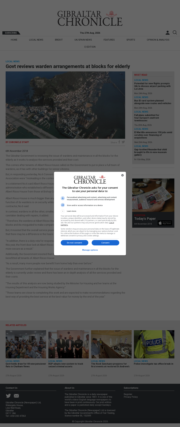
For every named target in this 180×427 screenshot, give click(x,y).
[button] (90, 211)
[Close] (122, 175)
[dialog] (90, 213)
